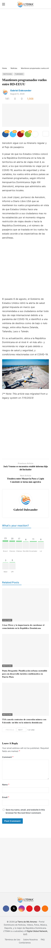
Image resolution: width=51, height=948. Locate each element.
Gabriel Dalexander (20, 90)
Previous (10, 730)
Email (5, 797)
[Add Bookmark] (46, 133)
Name (5, 784)
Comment (8, 757)
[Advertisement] (25, 38)
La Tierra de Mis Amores (26, 921)
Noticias (7, 74)
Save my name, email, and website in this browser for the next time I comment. (25, 811)
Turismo (19, 74)
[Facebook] (6, 908)
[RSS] (45, 908)
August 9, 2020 (17, 94)
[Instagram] (21, 908)
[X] (14, 908)
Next (20, 730)
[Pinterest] (37, 908)
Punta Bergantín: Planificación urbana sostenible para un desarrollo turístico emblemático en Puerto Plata (24, 674)
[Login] (47, 4)
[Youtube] (29, 908)
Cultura (7, 620)
